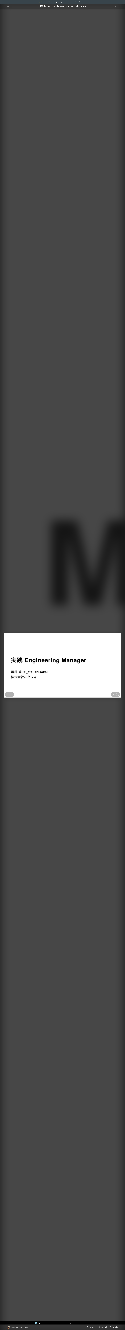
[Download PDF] (116, 1327)
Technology (92, 1327)
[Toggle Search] (115, 6)
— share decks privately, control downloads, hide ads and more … (62, 2)
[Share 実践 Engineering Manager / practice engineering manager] (106, 1327)
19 (113, 1327)
